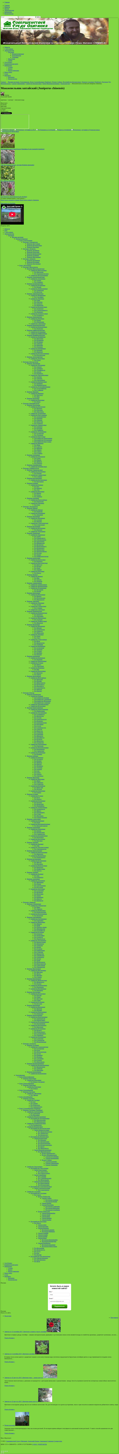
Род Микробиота (43, 1148)
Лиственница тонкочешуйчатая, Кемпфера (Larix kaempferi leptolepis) (22, 149)
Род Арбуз (37, 536)
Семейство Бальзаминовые (39, 836)
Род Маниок (38, 689)
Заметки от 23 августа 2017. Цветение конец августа (21, 1401)
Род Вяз (36, 669)
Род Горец (37, 458)
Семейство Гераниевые (37, 829)
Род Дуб (36, 490)
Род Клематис (38, 373)
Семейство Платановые (38, 471)
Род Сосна (37, 1195)
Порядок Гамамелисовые (35, 470)
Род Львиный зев (39, 1018)
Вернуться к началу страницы (29, 200)
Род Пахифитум (39, 737)
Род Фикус (37, 664)
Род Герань (37, 831)
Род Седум (37, 726)
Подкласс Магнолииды (30, 267)
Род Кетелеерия (39, 1248)
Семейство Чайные (36, 510)
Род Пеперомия (39, 322)
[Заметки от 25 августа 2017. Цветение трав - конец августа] (50, 1377)
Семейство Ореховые (37, 503)
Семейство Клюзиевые (37, 513)
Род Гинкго (34, 1088)
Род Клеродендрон (40, 912)
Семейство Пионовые (37, 400)
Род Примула (38, 614)
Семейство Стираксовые (38, 606)
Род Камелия (38, 511)
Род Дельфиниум (39, 370)
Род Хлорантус (39, 315)
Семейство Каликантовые (38, 307)
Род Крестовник (39, 1062)
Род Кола (37, 641)
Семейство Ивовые (36, 576)
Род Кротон (38, 691)
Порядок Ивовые (32, 575)
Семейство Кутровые (37, 932)
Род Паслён (38, 995)
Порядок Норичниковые (34, 1015)
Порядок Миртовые (33, 777)
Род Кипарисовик (43, 1142)
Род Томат (37, 997)
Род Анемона (38, 368)
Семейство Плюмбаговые (38, 466)
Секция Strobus (46, 1203)
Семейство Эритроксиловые (39, 847)
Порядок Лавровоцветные (35, 293)
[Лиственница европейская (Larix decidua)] (8, 195)
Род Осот (37, 1050)
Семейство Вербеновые (38, 910)
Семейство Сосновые (33, 1191)
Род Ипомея (38, 1010)
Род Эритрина (38, 776)
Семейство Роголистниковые (39, 353)
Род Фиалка (38, 521)
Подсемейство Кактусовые (42, 441)
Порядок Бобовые (32, 756)
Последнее (7, 1316)
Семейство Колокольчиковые (39, 1065)
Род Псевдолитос (39, 962)
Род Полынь (38, 1057)
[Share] (3, 1451)
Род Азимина (38, 282)
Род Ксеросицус (39, 548)
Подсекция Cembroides (52, 1206)
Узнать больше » (9, 1338)
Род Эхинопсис (39, 957)
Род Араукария (35, 1113)
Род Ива (36, 578)
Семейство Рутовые (36, 796)
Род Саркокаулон (39, 834)
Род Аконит (38, 367)
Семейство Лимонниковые (39, 289)
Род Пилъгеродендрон (45, 1132)
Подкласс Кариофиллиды (31, 403)
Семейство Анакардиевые (38, 807)
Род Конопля (38, 673)
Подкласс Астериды (29, 1043)
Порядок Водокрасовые (34, 245)
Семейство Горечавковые (38, 919)
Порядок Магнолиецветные (35, 269)
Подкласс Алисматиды (30, 242)
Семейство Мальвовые (37, 626)
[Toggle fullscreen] (5, 1451)
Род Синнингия (39, 1040)
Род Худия (37, 959)
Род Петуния (38, 999)
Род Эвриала (38, 343)
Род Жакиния (38, 623)
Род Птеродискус (39, 1032)
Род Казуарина (39, 481)
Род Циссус (38, 870)
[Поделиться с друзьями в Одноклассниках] (85, 130)
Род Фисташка (38, 816)
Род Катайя (37, 1255)
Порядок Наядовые (33, 247)
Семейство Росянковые (37, 752)
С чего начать (8, 49)
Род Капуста (38, 565)
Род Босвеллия (39, 804)
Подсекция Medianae (48, 1231)
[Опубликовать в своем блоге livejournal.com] (46, 130)
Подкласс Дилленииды (30, 506)
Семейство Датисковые (37, 531)
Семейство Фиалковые (37, 518)
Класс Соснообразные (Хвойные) (40, 82)
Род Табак (37, 1000)
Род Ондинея (38, 347)
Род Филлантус (39, 686)
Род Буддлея (38, 1003)
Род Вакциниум (39, 599)
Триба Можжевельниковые (51, 83)
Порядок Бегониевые (33, 526)
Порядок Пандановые (34, 264)
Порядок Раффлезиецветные (36, 330)
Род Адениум (38, 937)
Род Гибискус (38, 631)
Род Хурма (37, 604)
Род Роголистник (39, 355)
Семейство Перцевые (37, 318)
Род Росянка (38, 754)
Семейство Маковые (37, 393)
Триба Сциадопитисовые (42, 1188)
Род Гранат (37, 792)
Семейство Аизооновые (38, 413)
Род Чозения (38, 581)
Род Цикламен (38, 616)
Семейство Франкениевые (38, 586)
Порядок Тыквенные (33, 533)
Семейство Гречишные (37, 456)
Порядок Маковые (32, 392)
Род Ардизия (38, 619)
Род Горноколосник (40, 722)
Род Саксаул (38, 446)
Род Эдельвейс (39, 1058)
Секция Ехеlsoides (51, 1161)
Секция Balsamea (43, 1228)
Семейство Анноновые (37, 279)
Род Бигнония (38, 1027)
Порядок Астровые (33, 1045)
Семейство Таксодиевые (34, 1166)
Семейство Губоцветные (38, 905)
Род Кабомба (38, 350)
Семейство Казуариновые (38, 480)
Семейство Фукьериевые (38, 588)
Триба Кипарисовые (40, 1138)
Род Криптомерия (43, 1183)
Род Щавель (38, 461)
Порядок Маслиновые (34, 969)
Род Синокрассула (40, 727)
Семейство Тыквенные (37, 535)
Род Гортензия (38, 746)
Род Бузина (37, 984)
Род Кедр (37, 1261)
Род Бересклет (38, 854)
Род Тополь (37, 579)
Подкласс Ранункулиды (30, 362)
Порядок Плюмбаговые (34, 465)
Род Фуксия (38, 789)
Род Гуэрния (38, 949)
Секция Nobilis (42, 1236)
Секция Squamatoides (52, 1158)
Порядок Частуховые (33, 244)
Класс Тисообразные (26, 1097)
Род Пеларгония (39, 832)
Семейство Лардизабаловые (39, 375)
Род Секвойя (42, 1176)
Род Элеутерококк (40, 885)
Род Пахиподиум (39, 939)
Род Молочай (38, 679)
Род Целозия (38, 428)
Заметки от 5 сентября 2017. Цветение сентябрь (19, 1354)
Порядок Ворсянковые (34, 979)
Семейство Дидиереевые (38, 432)
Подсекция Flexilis (51, 1201)
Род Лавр (37, 300)
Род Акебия (38, 377)
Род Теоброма (38, 644)
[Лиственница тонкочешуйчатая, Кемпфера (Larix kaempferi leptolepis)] (8, 147)
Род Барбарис (38, 383)
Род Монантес (38, 736)
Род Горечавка (38, 920)
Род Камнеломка (39, 711)
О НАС (35, 1444)
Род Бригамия (38, 1070)
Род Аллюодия (39, 433)
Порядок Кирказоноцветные (36, 325)
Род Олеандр (38, 934)
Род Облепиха (38, 877)
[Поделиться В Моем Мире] (10, 131)
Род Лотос (37, 360)
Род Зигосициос (39, 541)
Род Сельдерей (39, 890)
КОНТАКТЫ (42, 1444)
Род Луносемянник (40, 388)
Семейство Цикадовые (34, 1080)
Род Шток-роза (39, 633)
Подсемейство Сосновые (38, 1193)
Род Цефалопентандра (41, 556)
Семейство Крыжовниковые (39, 747)
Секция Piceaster (43, 1226)
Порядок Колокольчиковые (35, 1063)
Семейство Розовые (36, 696)
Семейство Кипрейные (37, 786)
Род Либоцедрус (43, 1133)
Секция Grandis (43, 1235)
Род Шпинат (38, 448)
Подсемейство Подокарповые (39, 1118)
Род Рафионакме (39, 950)
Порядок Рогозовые (33, 262)
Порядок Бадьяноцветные (35, 284)
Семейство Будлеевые (37, 1002)
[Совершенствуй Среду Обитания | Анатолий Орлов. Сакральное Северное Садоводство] (55, 44)
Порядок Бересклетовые (34, 851)
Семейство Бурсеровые (37, 801)
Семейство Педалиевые (38, 1028)
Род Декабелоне (39, 955)
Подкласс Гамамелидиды (31, 468)
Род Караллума (39, 954)
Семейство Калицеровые (38, 1073)
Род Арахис (38, 774)
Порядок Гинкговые (29, 1085)
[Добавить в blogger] (8, 130)
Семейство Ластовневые (38, 940)
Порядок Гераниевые (33, 827)
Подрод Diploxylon (44, 1211)
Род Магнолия (38, 272)
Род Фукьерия (38, 589)
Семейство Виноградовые (38, 865)
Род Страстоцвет (39, 525)
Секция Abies (42, 1225)
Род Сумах (37, 814)
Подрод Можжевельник (49, 1155)
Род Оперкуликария (40, 817)
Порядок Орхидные (33, 252)
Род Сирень (38, 977)
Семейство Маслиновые (38, 970)
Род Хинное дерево (40, 927)
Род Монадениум (39, 683)
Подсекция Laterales (48, 1230)
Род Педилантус (39, 684)
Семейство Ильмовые (37, 668)
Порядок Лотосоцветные (35, 357)
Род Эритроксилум (40, 849)
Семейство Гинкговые (34, 1087)
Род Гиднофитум (39, 930)
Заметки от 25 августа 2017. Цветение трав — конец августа (23, 1377)
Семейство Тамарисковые (38, 584)
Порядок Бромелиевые (34, 254)
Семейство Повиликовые (38, 1012)
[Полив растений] (22, 1425)
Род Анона (37, 280)
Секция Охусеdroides (52, 1156)
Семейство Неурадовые (38, 706)
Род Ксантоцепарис (44, 1143)
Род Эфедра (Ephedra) (7, 181)
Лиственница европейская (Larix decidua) (14, 197)
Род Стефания (38, 390)
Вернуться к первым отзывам (10, 200)
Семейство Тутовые (36, 663)
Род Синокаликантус (41, 310)
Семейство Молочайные (38, 678)
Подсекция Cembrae (51, 1200)
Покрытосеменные (18, 54)
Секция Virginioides (51, 1165)
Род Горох (37, 772)
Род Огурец (38, 553)
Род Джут (37, 638)
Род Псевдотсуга (39, 1250)
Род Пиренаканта (39, 857)
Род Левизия (38, 420)
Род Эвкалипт (38, 782)
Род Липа (37, 636)
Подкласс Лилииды (29, 249)
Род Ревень (37, 460)
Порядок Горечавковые (34, 917)
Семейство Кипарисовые (34, 83)
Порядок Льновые (32, 842)
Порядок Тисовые (28, 1098)
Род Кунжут (38, 1030)
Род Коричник (38, 305)
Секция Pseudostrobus (48, 1213)
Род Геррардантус (39, 538)
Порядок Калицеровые (34, 1072)
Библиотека (8, 12)
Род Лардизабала (39, 380)
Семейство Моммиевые (38, 295)
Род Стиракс (38, 608)
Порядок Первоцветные (34, 611)
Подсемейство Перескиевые (43, 438)
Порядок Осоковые (33, 255)
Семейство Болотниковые (38, 914)
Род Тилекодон (39, 742)
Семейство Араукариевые (35, 1112)
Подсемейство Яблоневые (42, 701)
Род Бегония (38, 530)
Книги (10, 69)
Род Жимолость (39, 982)
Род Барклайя (38, 345)
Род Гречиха (38, 463)
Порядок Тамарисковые (34, 583)
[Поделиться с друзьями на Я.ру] (25, 130)
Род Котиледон (39, 716)
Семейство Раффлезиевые (38, 333)
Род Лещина (38, 496)
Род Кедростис (39, 545)
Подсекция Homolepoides (50, 1240)
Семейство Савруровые (38, 323)
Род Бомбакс (38, 653)
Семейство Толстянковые (38, 713)
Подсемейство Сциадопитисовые (41, 1186)
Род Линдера (38, 302)
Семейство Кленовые (37, 821)
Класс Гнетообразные (26, 1090)
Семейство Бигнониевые (38, 1025)
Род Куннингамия (43, 1185)
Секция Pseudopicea (44, 1243)
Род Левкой (38, 570)
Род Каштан (38, 488)
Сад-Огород (8, 62)
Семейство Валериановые (38, 985)
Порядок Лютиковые (33, 363)
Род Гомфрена (38, 430)
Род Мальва (38, 628)
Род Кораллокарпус (40, 546)
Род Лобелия (38, 1068)
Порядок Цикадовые (29, 1078)
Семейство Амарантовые (38, 425)
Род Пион (37, 402)
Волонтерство (8, 14)
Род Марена (38, 924)
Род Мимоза (38, 762)
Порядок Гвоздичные (33, 405)
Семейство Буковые (36, 485)
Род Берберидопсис (40, 385)
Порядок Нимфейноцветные (36, 335)
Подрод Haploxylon (44, 1196)
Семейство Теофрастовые (38, 621)
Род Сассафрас (39, 297)
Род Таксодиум (43, 1171)
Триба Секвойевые (40, 1175)
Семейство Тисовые (33, 1100)
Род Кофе (37, 925)
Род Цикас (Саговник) (37, 1082)
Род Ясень (37, 974)
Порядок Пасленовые (33, 992)
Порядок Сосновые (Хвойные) (91, 82)
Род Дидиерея (38, 435)
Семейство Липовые (37, 634)
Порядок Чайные (32, 508)
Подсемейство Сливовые (42, 703)
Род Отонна (38, 1060)
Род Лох (36, 875)
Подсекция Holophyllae (49, 1241)
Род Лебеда (37, 450)
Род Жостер (38, 862)
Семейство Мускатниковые (39, 275)
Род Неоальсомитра (40, 551)
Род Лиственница (39, 1260)
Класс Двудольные (25, 265)
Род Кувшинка (39, 340)
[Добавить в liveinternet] (63, 130)
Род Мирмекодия (39, 929)
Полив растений (9, 1425)
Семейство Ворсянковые (38, 989)
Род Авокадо (38, 303)
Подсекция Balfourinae (52, 1208)
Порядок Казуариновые (34, 478)
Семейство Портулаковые (38, 415)
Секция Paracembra (48, 1205)
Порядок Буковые (32, 483)
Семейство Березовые (37, 491)
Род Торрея (34, 1103)
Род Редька (37, 566)
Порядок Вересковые (33, 593)
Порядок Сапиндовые (34, 819)
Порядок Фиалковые (33, 516)
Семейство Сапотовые (37, 609)
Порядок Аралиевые (33, 879)
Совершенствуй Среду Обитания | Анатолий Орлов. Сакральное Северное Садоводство (34, 1441)
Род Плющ (37, 884)
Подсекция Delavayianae (49, 1246)
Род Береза (37, 493)
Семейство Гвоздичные (37, 407)
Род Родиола (38, 739)
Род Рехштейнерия (40, 1042)
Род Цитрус (38, 799)
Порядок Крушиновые (34, 859)
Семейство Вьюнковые (37, 1007)
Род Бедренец (38, 892)
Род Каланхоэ (38, 721)
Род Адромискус (39, 714)
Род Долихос (38, 767)
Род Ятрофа (38, 681)
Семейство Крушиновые (38, 860)
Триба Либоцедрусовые (41, 1130)
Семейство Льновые (36, 844)
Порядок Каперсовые (33, 558)
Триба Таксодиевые (40, 1170)
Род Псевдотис (35, 1105)
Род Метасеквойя (43, 1180)
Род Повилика (38, 1013)
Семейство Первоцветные (38, 613)
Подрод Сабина (57, 82)
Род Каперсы (38, 561)
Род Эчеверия (38, 732)
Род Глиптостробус (44, 1173)
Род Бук (36, 486)
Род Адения (38, 520)
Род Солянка (38, 453)
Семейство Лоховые (36, 874)
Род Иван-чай (38, 787)
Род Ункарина (38, 1035)
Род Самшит (38, 476)
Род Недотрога (39, 837)
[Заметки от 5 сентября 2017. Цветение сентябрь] (42, 1354)
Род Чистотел (38, 395)
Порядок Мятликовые (34, 257)
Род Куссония (38, 887)
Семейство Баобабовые (37, 646)
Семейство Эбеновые (37, 603)
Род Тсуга (37, 1251)
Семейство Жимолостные (38, 980)
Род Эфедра (34, 1095)
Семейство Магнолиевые (38, 270)
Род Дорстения (39, 666)
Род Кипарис (42, 1140)
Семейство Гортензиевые (38, 744)
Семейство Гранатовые (37, 791)
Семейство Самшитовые (38, 475)
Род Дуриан (38, 651)
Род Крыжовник (39, 749)
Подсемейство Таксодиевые (39, 1168)
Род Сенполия (38, 1038)
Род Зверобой (38, 515)
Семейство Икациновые (38, 856)
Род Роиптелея (39, 501)
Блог (5, 230)
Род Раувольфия (39, 935)
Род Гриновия (38, 734)
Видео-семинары (13, 70)
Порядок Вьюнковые (33, 1005)
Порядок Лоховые (32, 872)
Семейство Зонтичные (37, 889)
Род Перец (37, 320)
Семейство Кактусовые (37, 436)
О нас (6, 74)
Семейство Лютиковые (37, 365)
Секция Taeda (46, 1215)
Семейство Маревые (37, 443)
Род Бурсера (38, 802)
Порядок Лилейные (33, 250)
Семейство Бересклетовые (38, 852)
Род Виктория (38, 338)
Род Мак (37, 397)
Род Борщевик (38, 897)
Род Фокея (37, 947)
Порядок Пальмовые (33, 260)
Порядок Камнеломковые (35, 708)
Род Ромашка (38, 1055)
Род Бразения (38, 352)
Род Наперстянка (39, 1020)
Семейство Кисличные (37, 839)
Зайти (38, 17)
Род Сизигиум (38, 784)
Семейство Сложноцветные (39, 1047)
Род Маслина (38, 972)
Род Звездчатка (39, 412)
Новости (7, 7)
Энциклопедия (9, 10)
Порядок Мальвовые (33, 624)
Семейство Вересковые (37, 594)
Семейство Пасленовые (38, 994)
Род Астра (37, 1053)
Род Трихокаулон (39, 967)
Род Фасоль (38, 764)
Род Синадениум (39, 688)
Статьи (10, 67)
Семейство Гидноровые (38, 332)
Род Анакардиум (39, 809)
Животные (11, 59)
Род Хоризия (38, 649)
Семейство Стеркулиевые (38, 639)
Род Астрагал (38, 759)
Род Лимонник (39, 290)
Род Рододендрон (39, 598)
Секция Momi (42, 1238)
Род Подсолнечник (40, 1052)
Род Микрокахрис (40, 1122)
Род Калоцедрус (43, 1135)
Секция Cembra (46, 1198)
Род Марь (37, 445)
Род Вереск (37, 596)
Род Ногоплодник (40, 1120)
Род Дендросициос (40, 540)
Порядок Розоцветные (34, 694)
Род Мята (37, 907)
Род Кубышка (38, 342)
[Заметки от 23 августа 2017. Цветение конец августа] (45, 1401)
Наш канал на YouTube (8, 203)
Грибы (10, 60)
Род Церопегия (39, 944)
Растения (11, 52)
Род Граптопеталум (40, 719)
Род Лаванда (38, 909)
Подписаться (59, 1306)
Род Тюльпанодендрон (41, 274)
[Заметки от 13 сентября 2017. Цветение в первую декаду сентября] (54, 1331)
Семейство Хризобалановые (39, 704)
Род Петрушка (38, 894)
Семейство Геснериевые (38, 1037)
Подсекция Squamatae (48, 1245)
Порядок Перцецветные (34, 317)
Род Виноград (38, 867)
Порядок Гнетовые (29, 1092)
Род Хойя (37, 960)
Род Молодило (39, 741)
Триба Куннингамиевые (42, 1181)
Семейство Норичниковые (38, 1017)
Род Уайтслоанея (39, 965)
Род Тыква (37, 555)
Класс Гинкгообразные (26, 1083)
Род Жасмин (38, 975)
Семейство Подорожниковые (39, 1022)
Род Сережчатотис (36, 1107)
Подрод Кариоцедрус (48, 1153)
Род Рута (37, 797)
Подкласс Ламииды (29, 902)
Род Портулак (38, 422)
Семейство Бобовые (36, 757)
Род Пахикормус (39, 812)
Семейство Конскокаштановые (40, 824)
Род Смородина (39, 751)
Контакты (7, 75)
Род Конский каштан (41, 826)
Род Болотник (38, 915)
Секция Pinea (46, 1216)
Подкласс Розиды (28, 693)
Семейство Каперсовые (37, 560)
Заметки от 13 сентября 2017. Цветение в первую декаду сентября (25, 1331)
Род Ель (36, 1253)
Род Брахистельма (40, 942)
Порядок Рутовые (32, 794)
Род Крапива (38, 659)
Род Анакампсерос (40, 417)
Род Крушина (38, 864)
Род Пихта (37, 1223)
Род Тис (33, 1102)
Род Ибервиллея (39, 543)
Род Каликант (38, 312)
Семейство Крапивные (37, 658)
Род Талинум (38, 423)
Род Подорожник (39, 1023)
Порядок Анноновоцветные (36, 277)
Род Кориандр (38, 900)
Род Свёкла (37, 451)
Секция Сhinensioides (18, 83)
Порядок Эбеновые (33, 601)
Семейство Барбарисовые (38, 382)
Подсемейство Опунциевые (43, 440)
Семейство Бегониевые (37, 528)
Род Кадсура (38, 292)
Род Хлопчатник (39, 629)
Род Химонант (39, 308)
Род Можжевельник (44, 1151)
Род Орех (37, 505)
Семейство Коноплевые (38, 671)
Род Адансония (39, 648)
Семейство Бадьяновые (37, 285)
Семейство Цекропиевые (38, 661)
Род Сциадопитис (43, 1190)
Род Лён (36, 846)
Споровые (15, 57)
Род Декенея (38, 378)
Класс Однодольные (25, 240)
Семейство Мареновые (37, 922)
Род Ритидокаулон (40, 964)
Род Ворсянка (38, 990)
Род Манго (37, 811)
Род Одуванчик (39, 1048)
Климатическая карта (11, 64)
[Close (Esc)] (1, 1451)
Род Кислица (38, 841)
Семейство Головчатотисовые (36, 1123)
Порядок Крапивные (33, 656)
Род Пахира (38, 654)
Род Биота (41, 1146)
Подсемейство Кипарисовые (72, 82)
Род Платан (38, 473)
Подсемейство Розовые (41, 698)
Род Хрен (37, 568)
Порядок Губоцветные (34, 904)
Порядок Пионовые (33, 398)
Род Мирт (37, 781)
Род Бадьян (37, 287)
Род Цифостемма (39, 869)
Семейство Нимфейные (38, 337)
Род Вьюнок (38, 1008)
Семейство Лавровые (37, 298)
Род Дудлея (37, 718)
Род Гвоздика (38, 410)
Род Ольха (37, 495)
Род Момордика (39, 550)
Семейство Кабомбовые (38, 348)
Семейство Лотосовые (37, 358)
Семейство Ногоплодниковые (36, 1117)
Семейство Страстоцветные (39, 523)
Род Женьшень (39, 882)
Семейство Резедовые (37, 571)
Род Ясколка (38, 408)
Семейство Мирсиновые (38, 618)
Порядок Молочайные (34, 676)
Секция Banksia (47, 1218)
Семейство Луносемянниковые (40, 387)
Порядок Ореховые (33, 498)
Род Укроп (37, 895)
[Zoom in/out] (7, 1451)
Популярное (114, 1317)
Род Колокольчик (39, 1067)
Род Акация (38, 769)
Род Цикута (38, 899)
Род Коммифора (39, 806)
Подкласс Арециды (29, 259)
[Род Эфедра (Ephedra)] (8, 179)
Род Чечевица (38, 766)
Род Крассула (38, 731)
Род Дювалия (38, 945)
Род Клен (37, 822)
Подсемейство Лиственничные (40, 1256)
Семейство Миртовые (37, 779)
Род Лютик (37, 372)
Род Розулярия (38, 724)
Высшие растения (13, 82)
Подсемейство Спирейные (42, 699)
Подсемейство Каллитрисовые (40, 1128)
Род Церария (38, 418)
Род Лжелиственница (41, 1258)
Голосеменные (16, 55)
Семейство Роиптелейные (38, 500)
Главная (6, 2)
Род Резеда (37, 573)
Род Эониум (38, 729)
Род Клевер (37, 761)
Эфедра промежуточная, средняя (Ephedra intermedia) (17, 165)
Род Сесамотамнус (40, 1033)
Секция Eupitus (46, 1220)
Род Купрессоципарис (45, 1145)
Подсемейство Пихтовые (38, 1221)
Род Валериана (39, 987)
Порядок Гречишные (33, 455)
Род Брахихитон (39, 643)
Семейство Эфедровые (34, 1093)
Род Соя (36, 771)
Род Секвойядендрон (44, 1178)
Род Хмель (37, 674)
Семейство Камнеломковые (39, 709)
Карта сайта (8, 72)
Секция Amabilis (43, 1233)
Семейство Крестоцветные (39, 563)
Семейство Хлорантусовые (39, 313)
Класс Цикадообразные (26, 1077)
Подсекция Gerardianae (52, 1210)
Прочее (6, 9)
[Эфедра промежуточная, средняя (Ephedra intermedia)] (8, 163)
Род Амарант (38, 427)
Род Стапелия (38, 952)
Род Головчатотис (36, 1125)
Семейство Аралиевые (37, 880)
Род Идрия (37, 591)
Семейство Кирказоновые (38, 327)
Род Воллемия (35, 1115)
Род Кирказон (38, 328)
